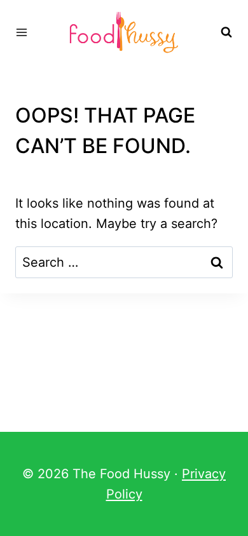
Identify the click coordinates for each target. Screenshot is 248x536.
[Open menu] (22, 32)
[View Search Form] (226, 32)
